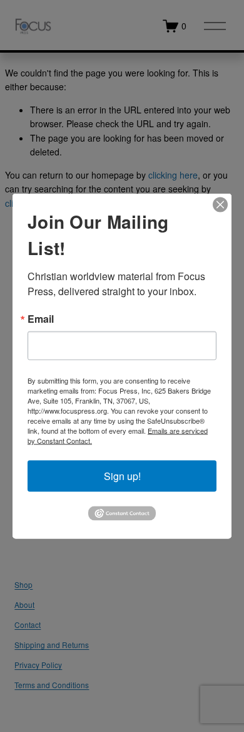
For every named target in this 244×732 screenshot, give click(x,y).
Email (41, 319)
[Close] (220, 204)
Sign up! (122, 476)
